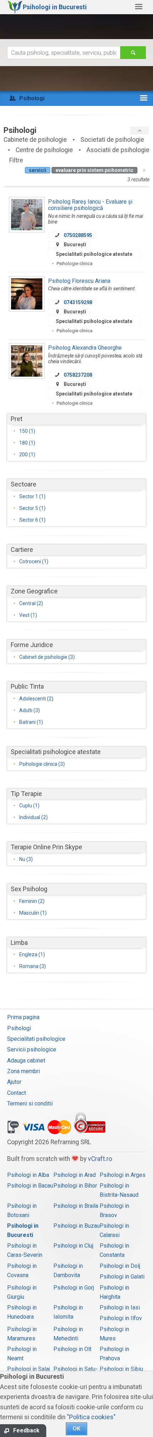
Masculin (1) (33, 913)
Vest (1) (28, 615)
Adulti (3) (29, 710)
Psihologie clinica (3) (42, 764)
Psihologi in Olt (72, 1349)
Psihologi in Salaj (28, 1369)
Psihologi (19, 1028)
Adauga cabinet (26, 1060)
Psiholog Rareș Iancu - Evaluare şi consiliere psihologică (90, 204)
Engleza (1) (32, 954)
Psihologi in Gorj (73, 1287)
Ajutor (14, 1081)
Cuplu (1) (29, 805)
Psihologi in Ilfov (121, 1318)
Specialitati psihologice (36, 1038)
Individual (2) (33, 817)
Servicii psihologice (31, 1049)
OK (76, 1428)
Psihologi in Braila (75, 1205)
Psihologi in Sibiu (121, 1369)
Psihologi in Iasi (120, 1307)
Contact (16, 1092)
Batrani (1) (31, 722)
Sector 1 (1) (32, 496)
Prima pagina (23, 1017)
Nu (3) (26, 859)
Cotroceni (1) (33, 561)
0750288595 (78, 235)
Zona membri (23, 1071)
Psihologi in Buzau (76, 1225)
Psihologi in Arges (123, 1175)
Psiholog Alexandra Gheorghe (85, 347)
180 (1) (27, 443)
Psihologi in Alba (28, 1175)
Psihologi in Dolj (120, 1266)
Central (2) (31, 603)
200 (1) (27, 454)
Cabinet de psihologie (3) (47, 657)
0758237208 (78, 375)
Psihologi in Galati (122, 1276)
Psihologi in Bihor (75, 1185)
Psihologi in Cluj (73, 1245)
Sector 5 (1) (32, 508)
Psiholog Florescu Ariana (79, 281)
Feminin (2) (31, 901)
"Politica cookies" (91, 1417)
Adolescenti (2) (36, 698)
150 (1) (27, 431)
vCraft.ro (100, 1158)
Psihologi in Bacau (30, 1185)
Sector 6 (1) (32, 520)
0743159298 (78, 302)
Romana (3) (32, 966)
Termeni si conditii (30, 1103)
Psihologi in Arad (74, 1175)
